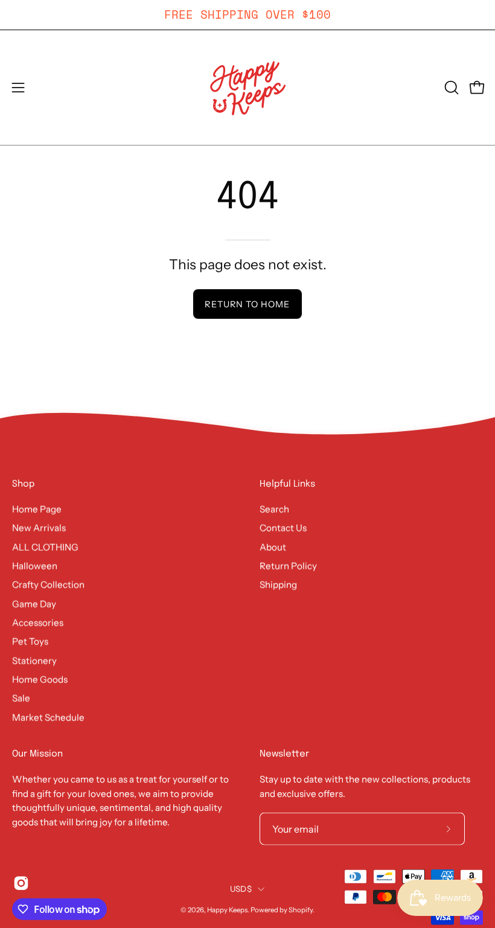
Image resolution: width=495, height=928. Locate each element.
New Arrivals (39, 528)
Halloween (34, 565)
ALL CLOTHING (45, 546)
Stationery (34, 660)
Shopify (301, 910)
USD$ (241, 889)
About (273, 546)
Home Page (37, 508)
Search (274, 508)
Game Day (34, 603)
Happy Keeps (227, 910)
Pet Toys (30, 641)
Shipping (278, 584)
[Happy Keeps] (247, 87)
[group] (247, 15)
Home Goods (40, 679)
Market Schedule (48, 717)
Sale (21, 698)
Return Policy (288, 565)
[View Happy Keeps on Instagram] (21, 883)
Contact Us (283, 528)
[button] (450, 87)
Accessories (37, 622)
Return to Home (247, 304)
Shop (23, 484)
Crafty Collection (48, 584)
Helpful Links (287, 484)
